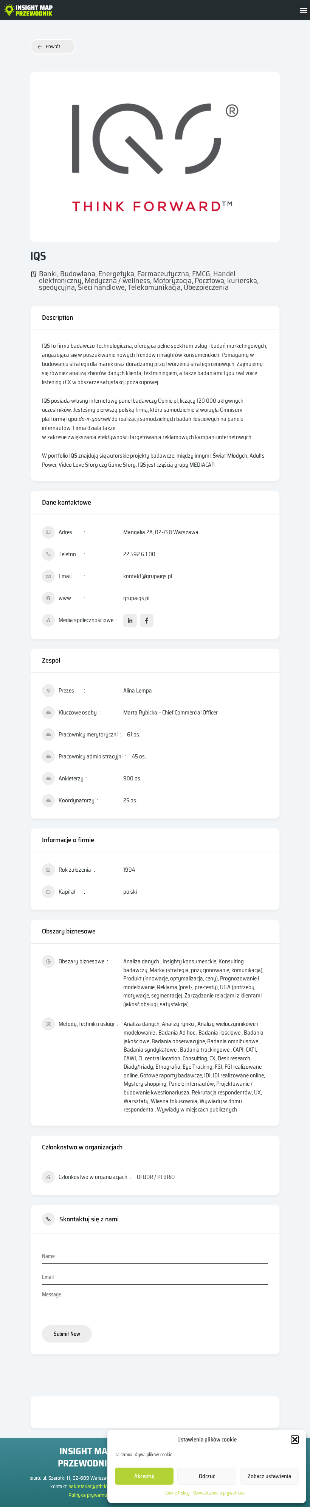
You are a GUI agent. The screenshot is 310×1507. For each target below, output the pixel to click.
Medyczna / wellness (117, 280)
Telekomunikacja (154, 287)
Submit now (67, 1334)
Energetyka (116, 273)
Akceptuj (144, 1476)
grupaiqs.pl (136, 598)
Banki (48, 273)
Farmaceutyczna (163, 273)
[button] (295, 1439)
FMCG (201, 273)
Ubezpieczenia (206, 287)
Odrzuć (207, 1476)
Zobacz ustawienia (269, 1476)
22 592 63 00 (139, 554)
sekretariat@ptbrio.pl (91, 1486)
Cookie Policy (176, 1492)
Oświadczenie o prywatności (219, 1492)
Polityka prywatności (90, 1495)
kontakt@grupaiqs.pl (147, 576)
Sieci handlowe (101, 287)
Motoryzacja (172, 280)
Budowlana (77, 273)
